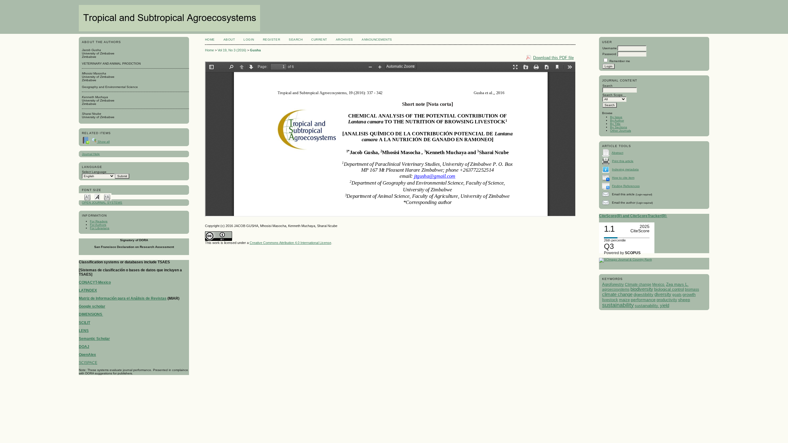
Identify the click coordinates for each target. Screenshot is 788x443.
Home (210, 39)
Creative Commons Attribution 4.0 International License (290, 243)
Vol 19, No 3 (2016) (232, 50)
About (229, 39)
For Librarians (99, 228)
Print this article (622, 161)
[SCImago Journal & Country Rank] (625, 259)
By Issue (616, 117)
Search (296, 39)
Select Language (94, 172)
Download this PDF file (553, 57)
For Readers (98, 221)
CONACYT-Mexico (95, 282)
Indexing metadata (625, 169)
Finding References (626, 186)
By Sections (618, 127)
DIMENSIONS (91, 314)
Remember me (619, 61)
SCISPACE (88, 363)
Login (248, 39)
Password (609, 54)
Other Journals (620, 130)
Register (271, 39)
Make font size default (97, 196)
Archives (344, 39)
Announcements (377, 39)
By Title (615, 124)
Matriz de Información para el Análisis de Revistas (123, 298)
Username (609, 48)
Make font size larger (107, 196)
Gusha (255, 50)
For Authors (98, 224)
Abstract (617, 152)
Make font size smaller (87, 196)
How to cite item (623, 177)
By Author (617, 120)
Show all (103, 141)
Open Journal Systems (102, 202)
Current (319, 39)
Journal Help (91, 154)
